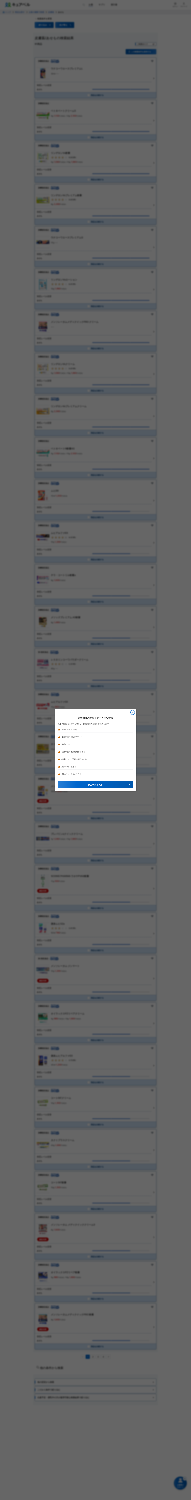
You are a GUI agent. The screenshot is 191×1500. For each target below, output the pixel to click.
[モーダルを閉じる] (132, 712)
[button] (95, 784)
